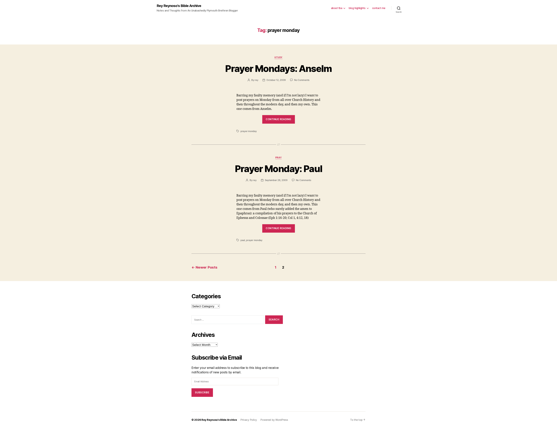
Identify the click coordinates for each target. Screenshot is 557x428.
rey (256, 80)
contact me (378, 8)
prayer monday (248, 131)
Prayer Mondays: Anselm (278, 68)
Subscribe (202, 392)
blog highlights (357, 8)
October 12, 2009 (276, 80)
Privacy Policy (248, 419)
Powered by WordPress (274, 419)
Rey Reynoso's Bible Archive (179, 6)
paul (242, 240)
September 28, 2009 (276, 180)
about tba (336, 8)
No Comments (301, 80)
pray (278, 157)
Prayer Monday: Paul (278, 168)
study (278, 57)
